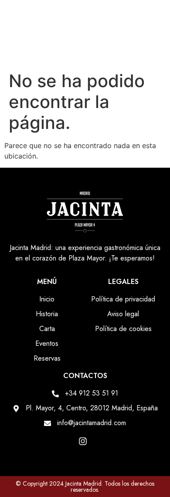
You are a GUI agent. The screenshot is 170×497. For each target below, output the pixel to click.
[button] (153, 49)
